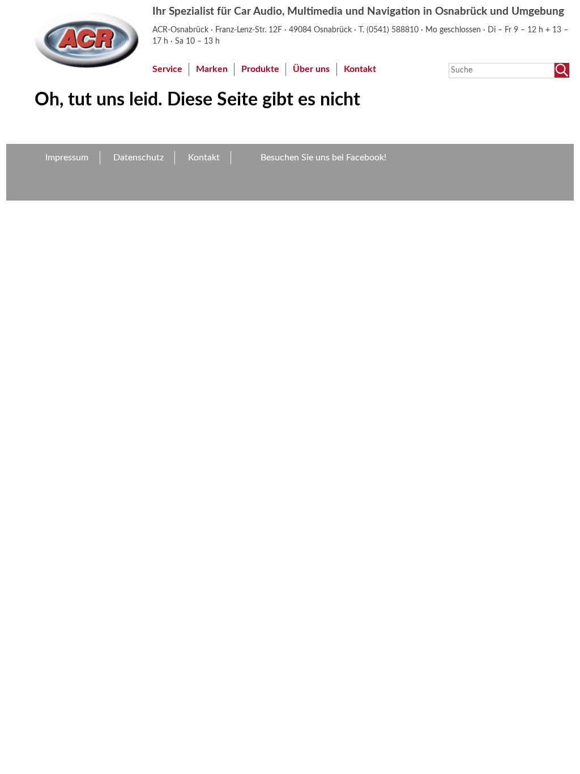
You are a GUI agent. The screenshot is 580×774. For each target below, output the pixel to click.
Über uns (311, 69)
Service (167, 69)
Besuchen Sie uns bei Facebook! (323, 157)
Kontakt (360, 69)
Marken (212, 69)
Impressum (66, 157)
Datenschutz (138, 157)
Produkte (260, 69)
